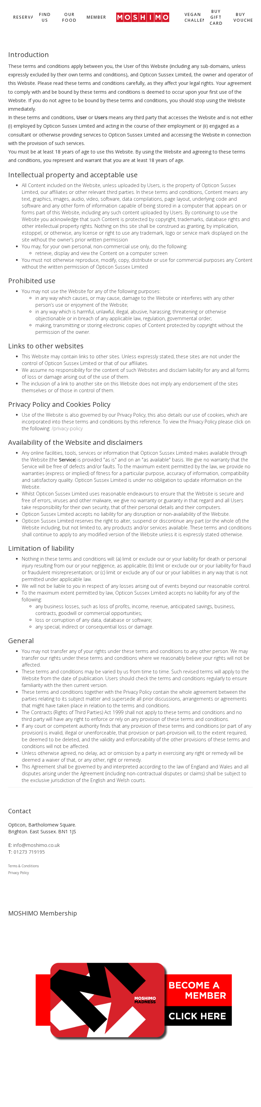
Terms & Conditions (23, 866)
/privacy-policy (67, 428)
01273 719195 (29, 852)
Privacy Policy (18, 872)
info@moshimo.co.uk (36, 845)
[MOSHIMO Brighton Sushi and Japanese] (142, 17)
